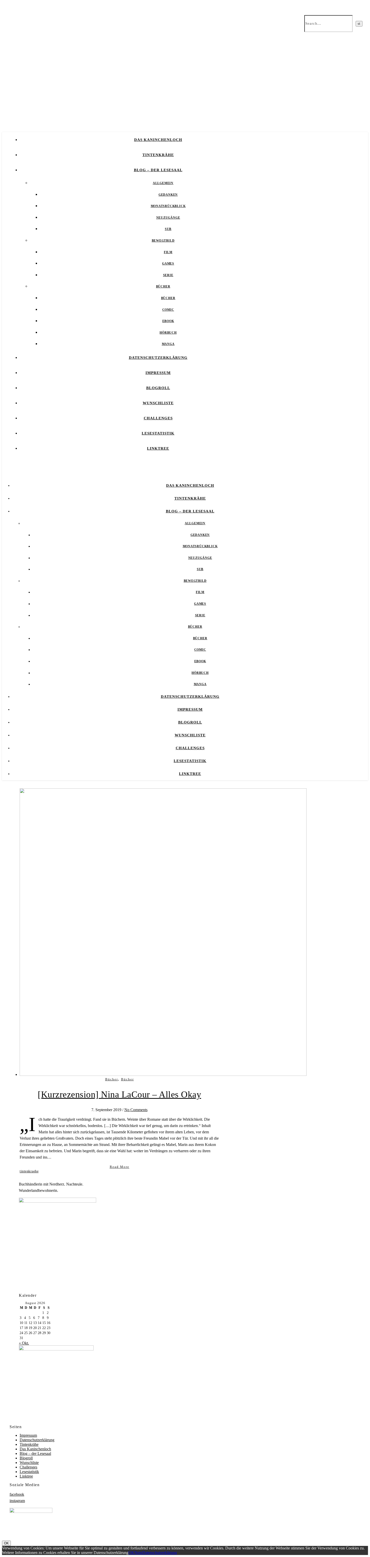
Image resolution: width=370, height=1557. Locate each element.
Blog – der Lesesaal (158, 170)
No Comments (135, 1110)
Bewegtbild (163, 240)
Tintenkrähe (158, 155)
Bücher (163, 286)
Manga (168, 344)
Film (168, 252)
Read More (119, 1167)
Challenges (158, 418)
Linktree (158, 448)
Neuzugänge (168, 217)
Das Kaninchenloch (158, 140)
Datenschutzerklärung (158, 358)
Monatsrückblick (168, 206)
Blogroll (158, 388)
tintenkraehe (29, 1171)
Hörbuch (168, 332)
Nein (138, 1552)
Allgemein (163, 183)
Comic (168, 309)
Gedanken (168, 194)
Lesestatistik (158, 433)
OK (6, 1543)
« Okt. (24, 1343)
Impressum (158, 373)
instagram (17, 1500)
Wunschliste (158, 403)
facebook (17, 1494)
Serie (168, 275)
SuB (168, 229)
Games (168, 263)
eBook (168, 321)
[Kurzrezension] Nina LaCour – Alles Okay (119, 1094)
